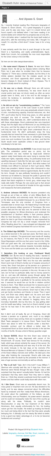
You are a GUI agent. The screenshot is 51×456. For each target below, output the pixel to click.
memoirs (41, 433)
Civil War (28, 433)
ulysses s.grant (29, 435)
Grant (35, 433)
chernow (20, 433)
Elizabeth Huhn (37, 429)
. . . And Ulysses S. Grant (28, 19)
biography (12, 433)
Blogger (33, 454)
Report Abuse (40, 454)
